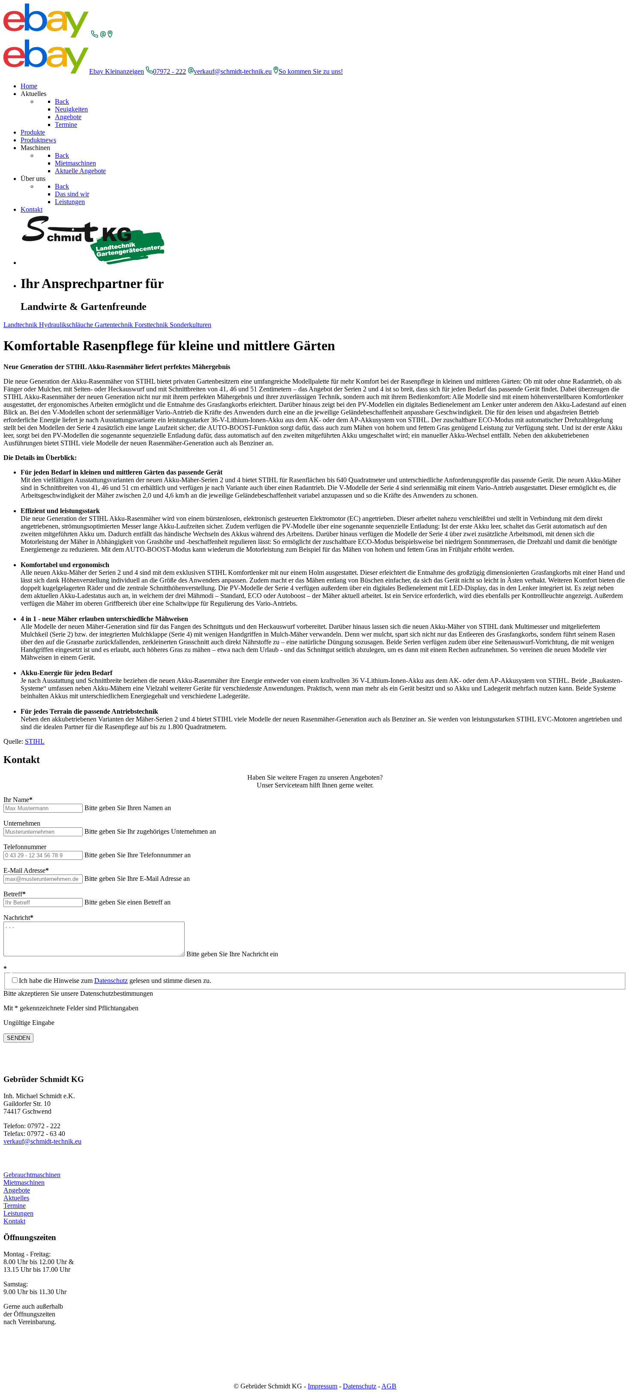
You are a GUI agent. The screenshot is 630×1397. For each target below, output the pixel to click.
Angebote (16, 1190)
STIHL (35, 741)
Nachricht (18, 917)
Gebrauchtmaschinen (31, 1174)
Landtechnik (21, 324)
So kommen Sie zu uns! (311, 71)
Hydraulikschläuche (67, 324)
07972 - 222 (169, 71)
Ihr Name (18, 799)
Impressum (322, 1386)
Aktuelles (16, 1198)
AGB (388, 1386)
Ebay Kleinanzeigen (116, 71)
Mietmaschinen (24, 1182)
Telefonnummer (24, 846)
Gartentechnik (115, 324)
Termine (14, 1205)
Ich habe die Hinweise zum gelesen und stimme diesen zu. (115, 980)
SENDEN (18, 1038)
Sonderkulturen (190, 324)
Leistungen (18, 1213)
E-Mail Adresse (26, 870)
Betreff (14, 894)
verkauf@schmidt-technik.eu (233, 71)
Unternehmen (21, 823)
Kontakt (14, 1221)
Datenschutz (111, 980)
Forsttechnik (152, 324)
